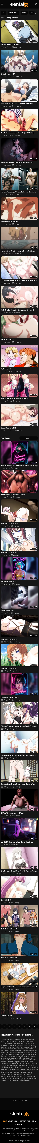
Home (5, 1121)
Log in (16, 1121)
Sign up (10, 1121)
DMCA (34, 1121)
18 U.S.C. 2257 (19, 1124)
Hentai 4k (16, 1141)
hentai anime (13, 13)
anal (32, 13)
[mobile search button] (36, 4)
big (4, 13)
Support (23, 1121)
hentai (24, 13)
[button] (35, 12)
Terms (29, 1121)
